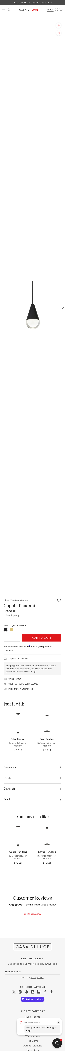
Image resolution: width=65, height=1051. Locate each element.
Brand (7, 799)
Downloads (9, 789)
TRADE (50, 9)
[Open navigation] (3, 10)
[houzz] (38, 992)
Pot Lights (32, 1041)
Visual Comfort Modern (16, 600)
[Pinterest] (26, 992)
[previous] (2, 307)
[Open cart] (61, 10)
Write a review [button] (32, 914)
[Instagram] (20, 992)
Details (7, 778)
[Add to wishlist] (59, 600)
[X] (14, 992)
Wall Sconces (32, 1036)
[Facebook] (45, 992)
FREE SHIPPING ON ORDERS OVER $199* (32, 2)
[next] (62, 307)
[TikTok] (51, 992)
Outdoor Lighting (32, 1045)
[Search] (9, 10)
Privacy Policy (37, 977)
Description (10, 767)
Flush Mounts (32, 1016)
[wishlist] (56, 10)
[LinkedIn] (32, 992)
